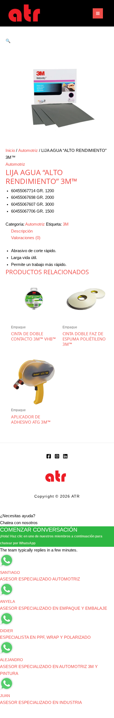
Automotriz (28, 150)
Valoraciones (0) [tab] (25, 238)
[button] (8, 41)
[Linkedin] (65, 456)
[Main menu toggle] (98, 13)
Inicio (10, 150)
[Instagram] (57, 456)
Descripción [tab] (22, 231)
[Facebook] (48, 456)
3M (66, 224)
